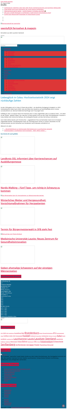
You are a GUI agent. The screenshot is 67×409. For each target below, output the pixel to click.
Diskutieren (7, 379)
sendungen (11, 55)
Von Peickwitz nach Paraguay (16, 80)
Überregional (11, 88)
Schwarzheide (58, 341)
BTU (54, 333)
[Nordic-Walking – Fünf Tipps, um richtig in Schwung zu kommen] (18, 183)
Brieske (40, 333)
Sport (5, 77)
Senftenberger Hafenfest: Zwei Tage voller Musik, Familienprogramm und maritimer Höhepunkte (32, 8)
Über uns (10, 58)
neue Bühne (22, 341)
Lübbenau (7, 341)
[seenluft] (4, 355)
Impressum (7, 392)
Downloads (7, 393)
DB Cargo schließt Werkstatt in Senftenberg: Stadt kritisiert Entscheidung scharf (27, 13)
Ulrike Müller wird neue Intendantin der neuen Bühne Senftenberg (24, 9)
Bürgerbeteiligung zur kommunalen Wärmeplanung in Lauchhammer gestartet (28, 129)
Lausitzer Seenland (45, 338)
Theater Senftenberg (10, 377)
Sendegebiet (11, 60)
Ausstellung (17, 333)
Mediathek (7, 50)
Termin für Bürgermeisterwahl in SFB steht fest (26, 229)
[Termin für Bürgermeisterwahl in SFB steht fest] (18, 224)
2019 (2, 333)
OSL (35, 341)
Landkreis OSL (10, 339)
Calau (2, 336)
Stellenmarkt (8, 93)
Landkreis (3, 339)
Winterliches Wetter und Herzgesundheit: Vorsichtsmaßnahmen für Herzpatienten (23, 202)
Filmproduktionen (13, 67)
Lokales (6, 72)
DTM (14, 336)
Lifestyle (10, 85)
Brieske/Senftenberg (48, 333)
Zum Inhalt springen (7, 1)
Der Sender (7, 57)
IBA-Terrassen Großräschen (12, 371)
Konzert (55, 336)
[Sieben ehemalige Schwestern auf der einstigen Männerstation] (18, 263)
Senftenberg (8, 344)
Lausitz (30, 338)
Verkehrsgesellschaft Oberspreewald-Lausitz (17, 369)
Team (9, 63)
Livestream (7, 48)
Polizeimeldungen (13, 83)
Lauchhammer (20, 338)
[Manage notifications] (63, 405)
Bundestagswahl (60, 333)
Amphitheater (8, 376)
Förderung (33, 336)
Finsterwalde (19, 336)
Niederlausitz (31, 341)
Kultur (6, 75)
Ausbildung (11, 333)
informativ (11, 53)
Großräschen (45, 336)
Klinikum (51, 336)
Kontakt (6, 397)
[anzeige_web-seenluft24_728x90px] (32, 43)
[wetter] (14, 322)
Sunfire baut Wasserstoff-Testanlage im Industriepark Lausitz (22, 14)
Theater (37, 345)
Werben (6, 395)
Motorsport (13, 341)
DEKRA (10, 336)
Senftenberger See (22, 345)
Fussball (26, 335)
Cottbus (6, 336)
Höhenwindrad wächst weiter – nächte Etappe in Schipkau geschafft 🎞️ (25, 11)
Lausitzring (59, 339)
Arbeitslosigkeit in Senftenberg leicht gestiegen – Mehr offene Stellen (25, 130)
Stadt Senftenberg (9, 372)
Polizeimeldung (46, 341)
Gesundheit (11, 87)
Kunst (63, 336)
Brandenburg (32, 332)
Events (6, 381)
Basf (23, 333)
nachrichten (11, 52)
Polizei (38, 341)
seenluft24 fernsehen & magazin (18, 28)
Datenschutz (8, 390)
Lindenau (3, 341)
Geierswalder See (9, 374)
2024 (7, 333)
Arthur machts (12, 90)
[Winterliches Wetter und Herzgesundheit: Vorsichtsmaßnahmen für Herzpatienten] (22, 195)
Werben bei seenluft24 (14, 65)
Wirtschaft (11, 82)
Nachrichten (7, 70)
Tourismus (7, 73)
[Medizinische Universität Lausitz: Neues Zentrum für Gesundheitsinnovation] (11, 234)
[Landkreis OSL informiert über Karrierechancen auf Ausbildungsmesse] (18, 154)
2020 (4, 333)
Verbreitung (11, 62)
